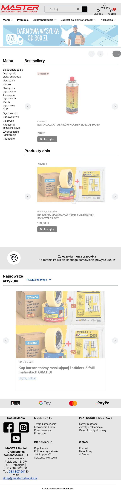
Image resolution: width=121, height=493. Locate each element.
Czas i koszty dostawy (92, 430)
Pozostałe (9, 138)
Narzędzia (9, 80)
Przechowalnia (43, 430)
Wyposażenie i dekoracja (11, 133)
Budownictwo (11, 116)
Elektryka (8, 120)
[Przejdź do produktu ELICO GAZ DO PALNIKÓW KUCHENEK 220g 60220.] (71, 94)
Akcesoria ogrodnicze (9, 97)
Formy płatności (88, 423)
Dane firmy (85, 451)
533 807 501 (17, 471)
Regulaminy (41, 448)
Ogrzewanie (10, 113)
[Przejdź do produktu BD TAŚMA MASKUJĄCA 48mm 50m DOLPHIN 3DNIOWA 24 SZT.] (71, 184)
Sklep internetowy (57, 488)
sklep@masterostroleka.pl (20, 478)
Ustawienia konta (44, 427)
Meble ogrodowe (9, 104)
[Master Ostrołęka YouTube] (16, 442)
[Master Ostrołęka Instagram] (24, 431)
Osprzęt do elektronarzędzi (12, 75)
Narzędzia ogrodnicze (9, 90)
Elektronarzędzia (13, 69)
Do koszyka (47, 139)
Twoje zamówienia (45, 423)
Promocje (40, 433)
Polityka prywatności (46, 451)
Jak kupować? (42, 454)
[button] (84, 9)
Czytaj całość (27, 378)
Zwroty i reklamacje (91, 427)
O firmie (84, 454)
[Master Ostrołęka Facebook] (8, 431)
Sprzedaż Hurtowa (45, 457)
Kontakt (83, 448)
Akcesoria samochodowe (11, 126)
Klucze (7, 84)
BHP (5, 109)
